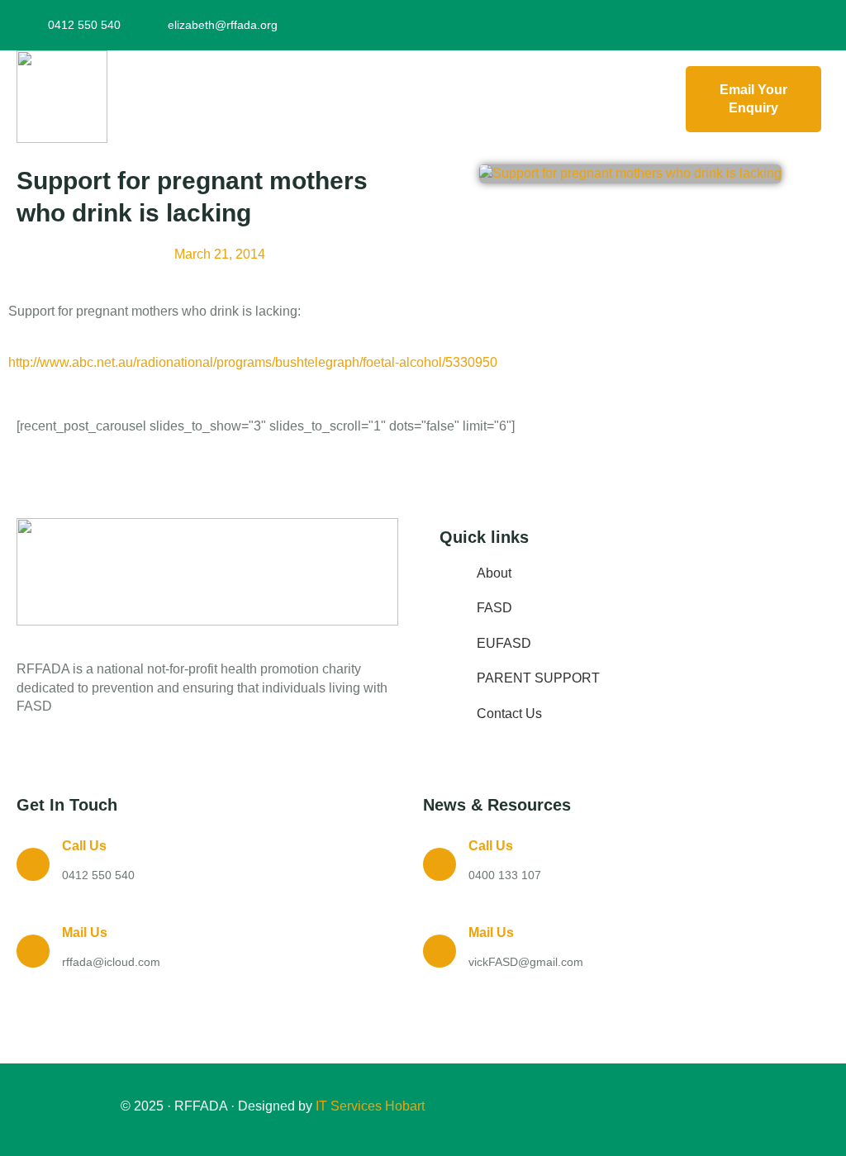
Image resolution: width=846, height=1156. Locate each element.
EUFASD (504, 643)
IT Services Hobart (368, 1106)
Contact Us (509, 713)
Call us (84, 846)
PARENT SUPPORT (538, 678)
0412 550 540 (98, 875)
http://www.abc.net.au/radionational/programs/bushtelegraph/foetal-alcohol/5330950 (252, 362)
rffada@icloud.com (111, 961)
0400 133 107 (504, 875)
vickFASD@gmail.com (525, 961)
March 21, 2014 (219, 254)
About (494, 573)
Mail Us (84, 932)
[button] (392, 99)
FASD (494, 608)
